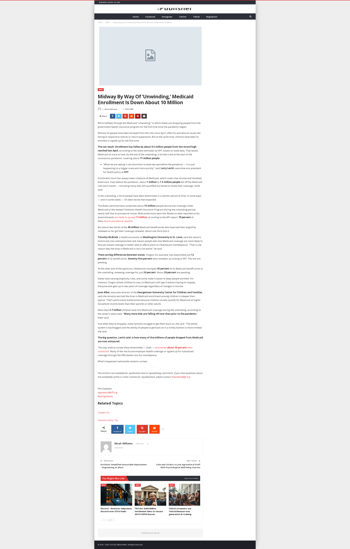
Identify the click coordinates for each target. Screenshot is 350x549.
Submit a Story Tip (108, 420)
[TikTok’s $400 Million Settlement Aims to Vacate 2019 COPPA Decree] (150, 495)
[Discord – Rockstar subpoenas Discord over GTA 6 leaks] (116, 495)
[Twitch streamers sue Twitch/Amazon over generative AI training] (184, 495)
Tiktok (196, 16)
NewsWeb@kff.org (181, 376)
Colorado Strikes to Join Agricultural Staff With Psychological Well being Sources (178, 466)
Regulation (211, 16)
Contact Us (103, 412)
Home (136, 16)
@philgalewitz (105, 396)
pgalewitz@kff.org (107, 392)
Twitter (182, 16)
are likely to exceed (131, 217)
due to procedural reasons (118, 221)
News (101, 90)
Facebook (150, 16)
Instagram (167, 16)
